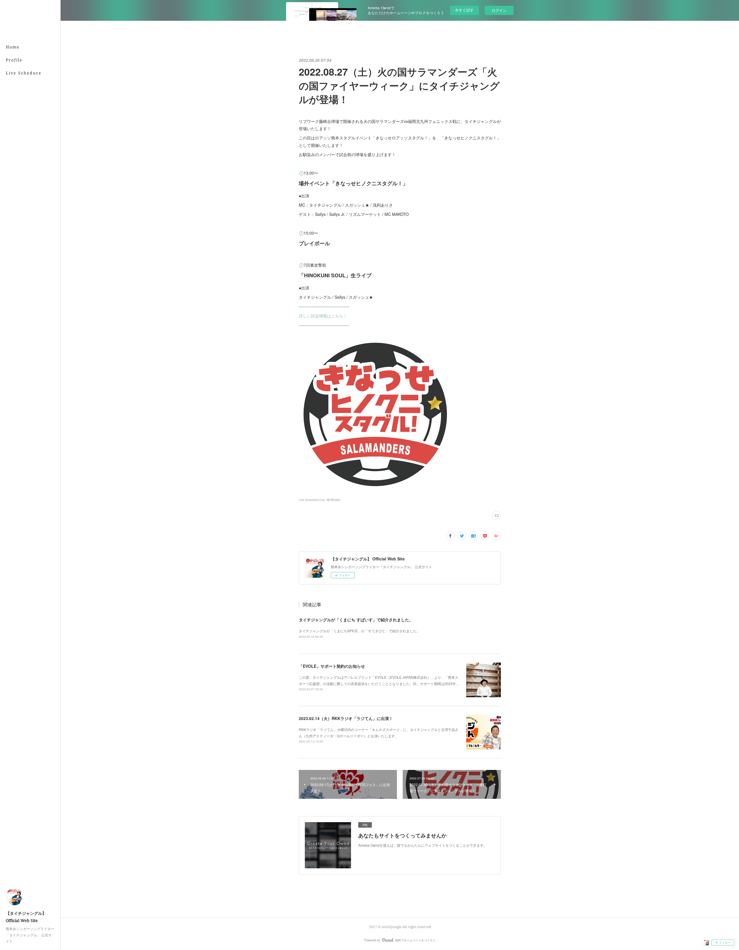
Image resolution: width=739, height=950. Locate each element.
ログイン (499, 10)
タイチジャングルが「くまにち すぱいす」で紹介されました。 (356, 619)
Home (13, 47)
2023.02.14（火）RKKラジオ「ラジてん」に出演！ (346, 718)
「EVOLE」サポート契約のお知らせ (332, 666)
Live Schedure (24, 73)
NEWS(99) (333, 500)
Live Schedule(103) (312, 500)
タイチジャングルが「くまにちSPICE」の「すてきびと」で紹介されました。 (359, 630)
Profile (14, 60)
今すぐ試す (464, 10)
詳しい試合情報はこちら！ (323, 316)
